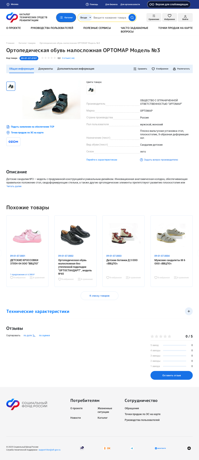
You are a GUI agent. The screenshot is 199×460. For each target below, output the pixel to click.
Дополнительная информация (75, 68)
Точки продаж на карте (175, 28)
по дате (28, 335)
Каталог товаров (27, 43)
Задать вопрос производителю (161, 159)
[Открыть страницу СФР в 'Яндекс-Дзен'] (189, 448)
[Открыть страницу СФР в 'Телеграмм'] (131, 448)
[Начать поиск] (132, 17)
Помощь (94, 4)
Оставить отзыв (171, 375)
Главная (10, 43)
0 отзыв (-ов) (68, 58)
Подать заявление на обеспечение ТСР (32, 126)
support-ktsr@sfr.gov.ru (49, 450)
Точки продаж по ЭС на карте (27, 132)
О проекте (13, 28)
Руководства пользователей (52, 28)
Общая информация (21, 68)
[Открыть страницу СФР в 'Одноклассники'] (106, 448)
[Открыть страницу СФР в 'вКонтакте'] (160, 448)
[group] (51, 99)
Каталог (103, 417)
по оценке (44, 335)
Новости (75, 417)
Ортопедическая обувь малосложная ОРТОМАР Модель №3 (83, 50)
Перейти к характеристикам (101, 159)
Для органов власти (130, 4)
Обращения (132, 408)
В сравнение (38, 277)
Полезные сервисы (97, 28)
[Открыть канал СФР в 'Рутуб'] (82, 448)
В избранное (162, 69)
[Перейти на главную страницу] (26, 17)
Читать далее (14, 186)
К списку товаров (100, 295)
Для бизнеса (111, 4)
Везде (83, 17)
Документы (45, 68)
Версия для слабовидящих (172, 4)
